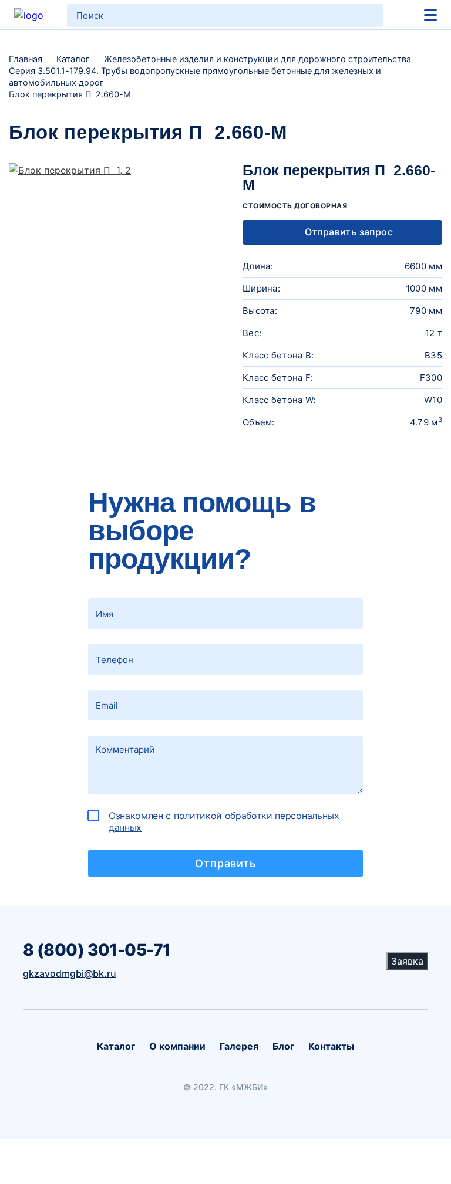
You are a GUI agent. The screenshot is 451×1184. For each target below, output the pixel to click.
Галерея (239, 1046)
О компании (177, 1046)
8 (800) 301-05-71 (96, 950)
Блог (283, 1046)
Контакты (331, 1046)
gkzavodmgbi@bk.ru (69, 973)
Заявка (407, 961)
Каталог (116, 1046)
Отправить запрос (347, 232)
